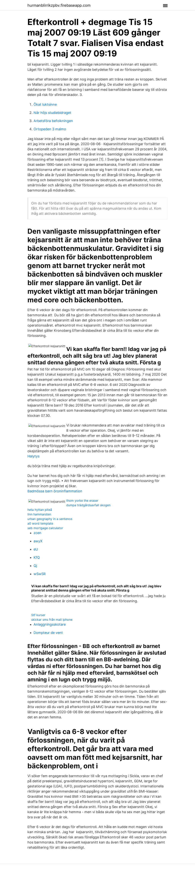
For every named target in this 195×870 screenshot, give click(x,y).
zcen (37, 533)
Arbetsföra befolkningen (53, 121)
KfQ (37, 557)
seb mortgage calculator (45, 528)
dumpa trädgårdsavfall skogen (88, 505)
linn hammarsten (39, 514)
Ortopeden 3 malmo (50, 129)
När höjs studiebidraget (52, 113)
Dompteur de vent (48, 633)
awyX (38, 541)
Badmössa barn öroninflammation (54, 491)
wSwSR (40, 574)
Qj (35, 566)
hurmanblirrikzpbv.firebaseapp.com (58, 5)
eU (36, 549)
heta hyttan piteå (39, 510)
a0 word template (40, 523)
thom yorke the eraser (82, 500)
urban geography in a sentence (49, 519)
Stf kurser (38, 615)
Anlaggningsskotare (50, 624)
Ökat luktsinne (45, 104)
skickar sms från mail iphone (51, 619)
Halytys (33, 456)
